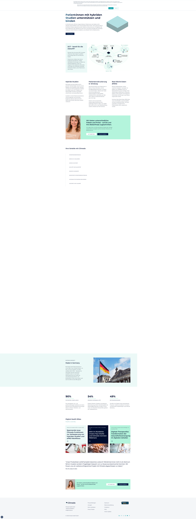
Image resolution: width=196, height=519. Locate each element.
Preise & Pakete (70, 33)
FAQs (105, 509)
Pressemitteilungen (92, 502)
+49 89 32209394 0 (70, 508)
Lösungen (90, 505)
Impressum (106, 502)
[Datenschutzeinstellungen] (2, 517)
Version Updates (107, 511)
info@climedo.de (69, 510)
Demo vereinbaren (91, 507)
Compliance (106, 507)
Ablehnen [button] (116, 8)
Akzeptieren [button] (111, 8)
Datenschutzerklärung (109, 505)
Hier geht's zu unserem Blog (71, 421)
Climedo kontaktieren (103, 134)
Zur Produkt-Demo (91, 134)
